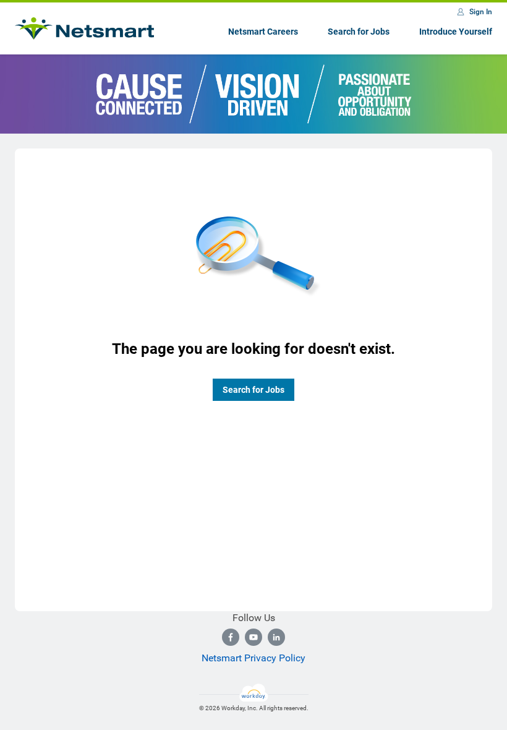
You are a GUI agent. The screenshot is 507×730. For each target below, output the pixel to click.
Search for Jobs (359, 31)
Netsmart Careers (263, 31)
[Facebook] (230, 637)
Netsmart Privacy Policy (253, 658)
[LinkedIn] (276, 637)
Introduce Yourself (455, 31)
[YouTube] (253, 637)
